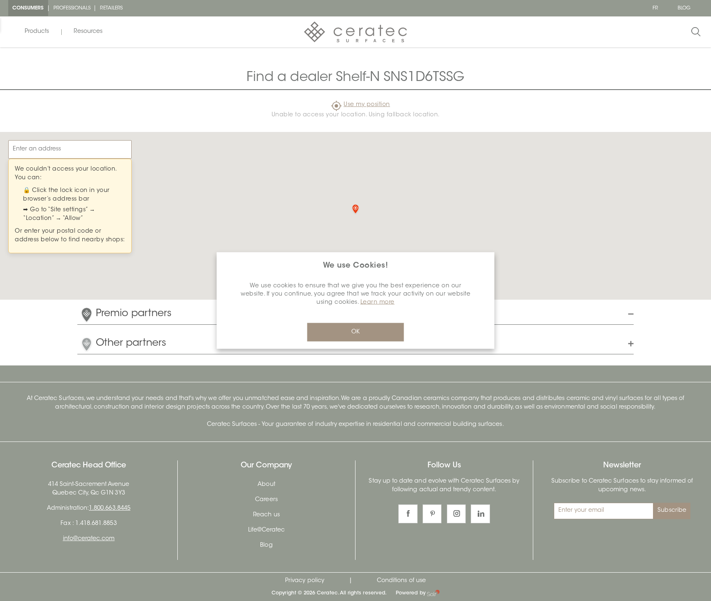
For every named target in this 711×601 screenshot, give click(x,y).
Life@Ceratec (266, 530)
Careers (266, 500)
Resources (88, 32)
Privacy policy (304, 581)
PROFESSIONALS (72, 8)
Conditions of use (401, 581)
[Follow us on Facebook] (408, 514)
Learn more (377, 302)
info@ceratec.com (89, 539)
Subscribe (672, 510)
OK (355, 332)
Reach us (266, 515)
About (266, 485)
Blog (266, 545)
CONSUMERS (28, 8)
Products (37, 32)
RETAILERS (111, 8)
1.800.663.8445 (109, 508)
